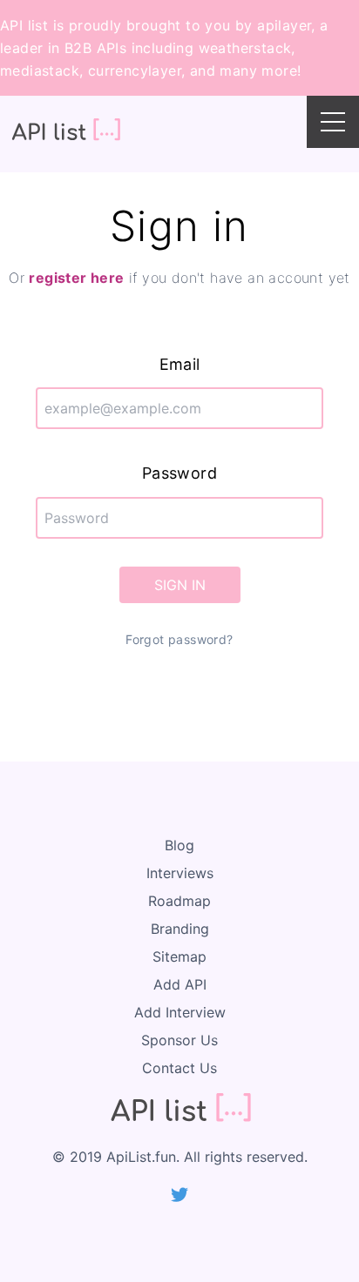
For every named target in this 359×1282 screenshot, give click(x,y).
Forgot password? (179, 639)
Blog (179, 845)
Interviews (179, 873)
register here (76, 277)
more (279, 70)
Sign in (180, 585)
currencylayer (134, 70)
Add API (180, 984)
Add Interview (180, 1012)
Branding (180, 928)
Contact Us (179, 1068)
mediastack (39, 70)
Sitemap (179, 956)
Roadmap (179, 900)
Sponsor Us (179, 1040)
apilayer (284, 25)
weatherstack (245, 48)
